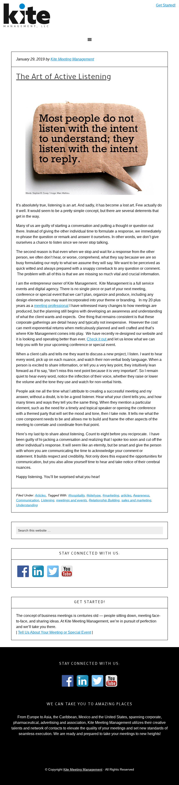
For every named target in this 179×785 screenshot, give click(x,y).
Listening (47, 500)
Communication (27, 500)
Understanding (27, 505)
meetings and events (71, 500)
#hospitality (76, 495)
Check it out (97, 339)
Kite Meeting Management (82, 769)
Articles (40, 495)
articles (126, 495)
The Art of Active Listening (63, 78)
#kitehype (93, 495)
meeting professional (51, 306)
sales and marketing (136, 500)
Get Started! (166, 5)
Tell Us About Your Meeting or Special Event (54, 632)
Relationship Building (104, 500)
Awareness (141, 495)
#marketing (111, 495)
